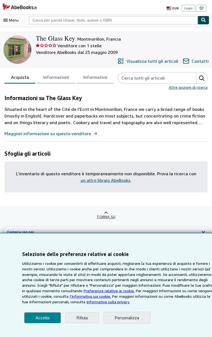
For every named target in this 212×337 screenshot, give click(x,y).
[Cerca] (203, 20)
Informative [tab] (95, 77)
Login (188, 8)
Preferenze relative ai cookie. (109, 290)
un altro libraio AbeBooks (106, 180)
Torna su (106, 216)
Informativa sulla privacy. (108, 301)
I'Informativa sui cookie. (90, 296)
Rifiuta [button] (82, 317)
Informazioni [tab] (56, 77)
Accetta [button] (42, 317)
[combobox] (113, 20)
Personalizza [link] (127, 317)
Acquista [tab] (20, 77)
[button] (201, 77)
